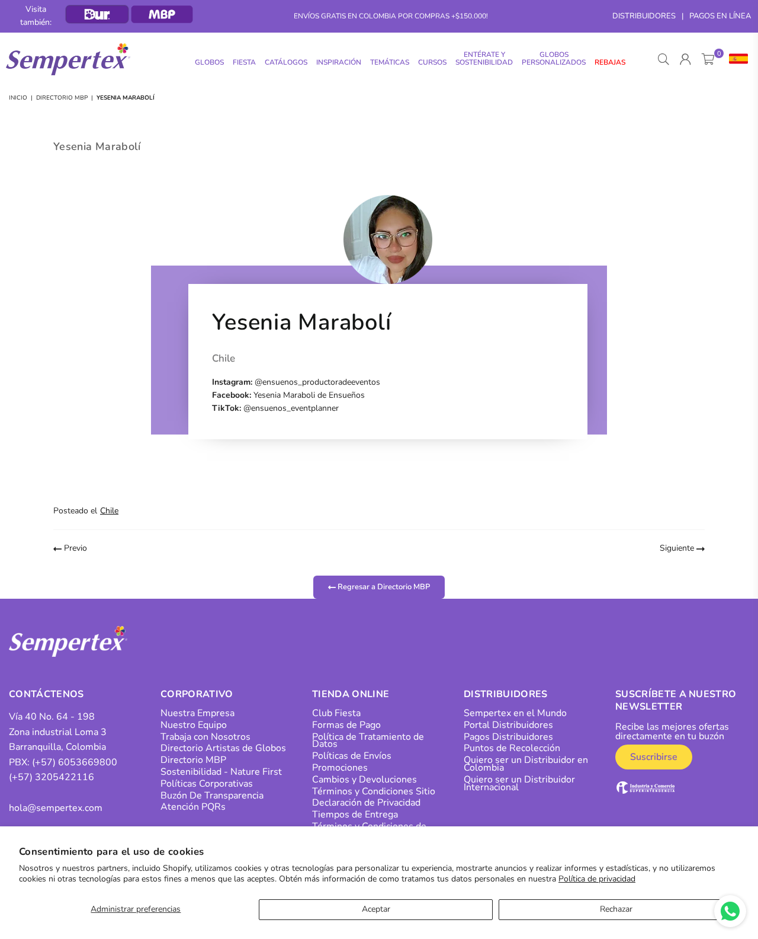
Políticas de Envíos (351, 755)
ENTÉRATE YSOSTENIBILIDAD (484, 58)
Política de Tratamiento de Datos (368, 740)
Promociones (340, 767)
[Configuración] (736, 59)
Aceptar (376, 909)
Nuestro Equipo (193, 725)
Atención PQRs (193, 806)
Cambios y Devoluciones (364, 779)
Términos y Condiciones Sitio (373, 791)
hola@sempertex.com (55, 808)
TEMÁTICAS (389, 62)
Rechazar (616, 909)
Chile (109, 510)
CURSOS (432, 62)
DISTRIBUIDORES (644, 16)
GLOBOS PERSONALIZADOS (554, 58)
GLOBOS (209, 62)
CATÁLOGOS (286, 62)
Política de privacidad (596, 878)
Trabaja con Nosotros (205, 736)
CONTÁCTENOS (46, 694)
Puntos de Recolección (512, 748)
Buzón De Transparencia (212, 795)
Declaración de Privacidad (366, 802)
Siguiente (678, 548)
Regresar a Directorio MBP (383, 587)
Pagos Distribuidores (508, 736)
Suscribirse (653, 757)
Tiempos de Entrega (355, 814)
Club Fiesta (336, 713)
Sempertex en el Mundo (515, 713)
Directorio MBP (62, 98)
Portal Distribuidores (508, 725)
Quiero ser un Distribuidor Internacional (519, 783)
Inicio (18, 98)
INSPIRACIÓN (338, 62)
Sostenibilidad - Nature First (221, 771)
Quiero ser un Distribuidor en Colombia (526, 763)
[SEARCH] (664, 59)
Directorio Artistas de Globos (223, 748)
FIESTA (244, 62)
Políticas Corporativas (206, 783)
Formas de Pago (346, 725)
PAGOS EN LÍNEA (720, 16)
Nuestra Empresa (197, 713)
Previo (74, 548)
